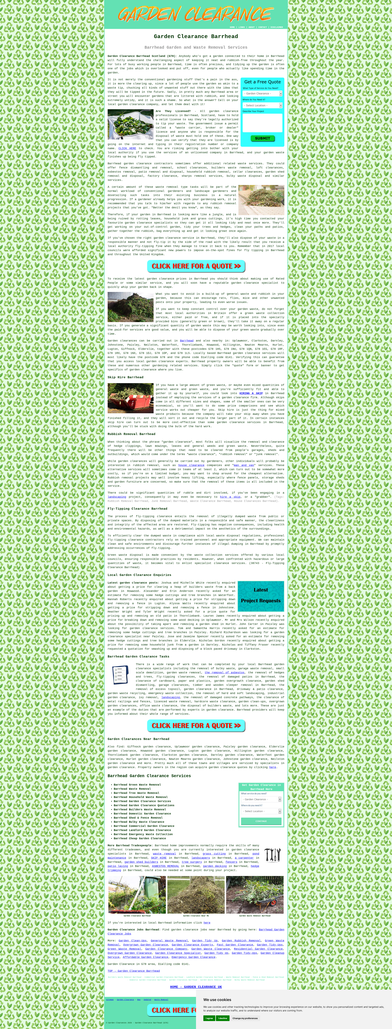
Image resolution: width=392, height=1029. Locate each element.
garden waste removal (184, 672)
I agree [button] (209, 1018)
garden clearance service (174, 237)
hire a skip (230, 497)
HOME (232, 27)
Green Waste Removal (124, 949)
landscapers (200, 857)
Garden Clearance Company (166, 949)
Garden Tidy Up (205, 940)
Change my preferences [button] (245, 1018)
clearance (253, 680)
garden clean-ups (252, 701)
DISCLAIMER (277, 27)
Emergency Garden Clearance (193, 957)
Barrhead (187, 340)
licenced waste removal (172, 701)
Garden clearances (122, 340)
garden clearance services (254, 353)
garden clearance (223, 111)
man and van (244, 465)
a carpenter (244, 857)
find (120, 746)
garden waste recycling (126, 693)
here (272, 767)
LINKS (242, 27)
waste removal (164, 853)
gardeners (175, 191)
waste (181, 123)
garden (218, 56)
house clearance (191, 465)
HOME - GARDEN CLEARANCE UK (196, 987)
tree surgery (192, 862)
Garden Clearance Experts (192, 944)
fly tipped (146, 156)
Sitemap (110, 1000)
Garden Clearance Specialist (178, 953)
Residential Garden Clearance (258, 949)
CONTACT (262, 27)
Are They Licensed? (173, 111)
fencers (231, 862)
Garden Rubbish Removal (241, 940)
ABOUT (252, 27)
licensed (221, 140)
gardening (174, 79)
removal (230, 203)
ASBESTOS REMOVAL (165, 866)
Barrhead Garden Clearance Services (149, 776)
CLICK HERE (127, 148)
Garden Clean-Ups (133, 940)
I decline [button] (222, 1018)
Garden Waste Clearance (210, 949)
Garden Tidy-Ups (270, 944)
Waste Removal (161, 1000)
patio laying (118, 866)
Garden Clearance (125, 1000)
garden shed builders (141, 862)
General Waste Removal (169, 940)
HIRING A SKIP (251, 393)
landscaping (117, 497)
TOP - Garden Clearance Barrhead (134, 971)
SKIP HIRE (159, 857)
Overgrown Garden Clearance (145, 944)
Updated (147, 1000)
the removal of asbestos (224, 672)
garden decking (215, 866)
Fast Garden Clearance (235, 944)
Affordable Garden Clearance (145, 957)
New (138, 1000)
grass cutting (214, 853)
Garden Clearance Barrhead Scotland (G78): (142, 56)
